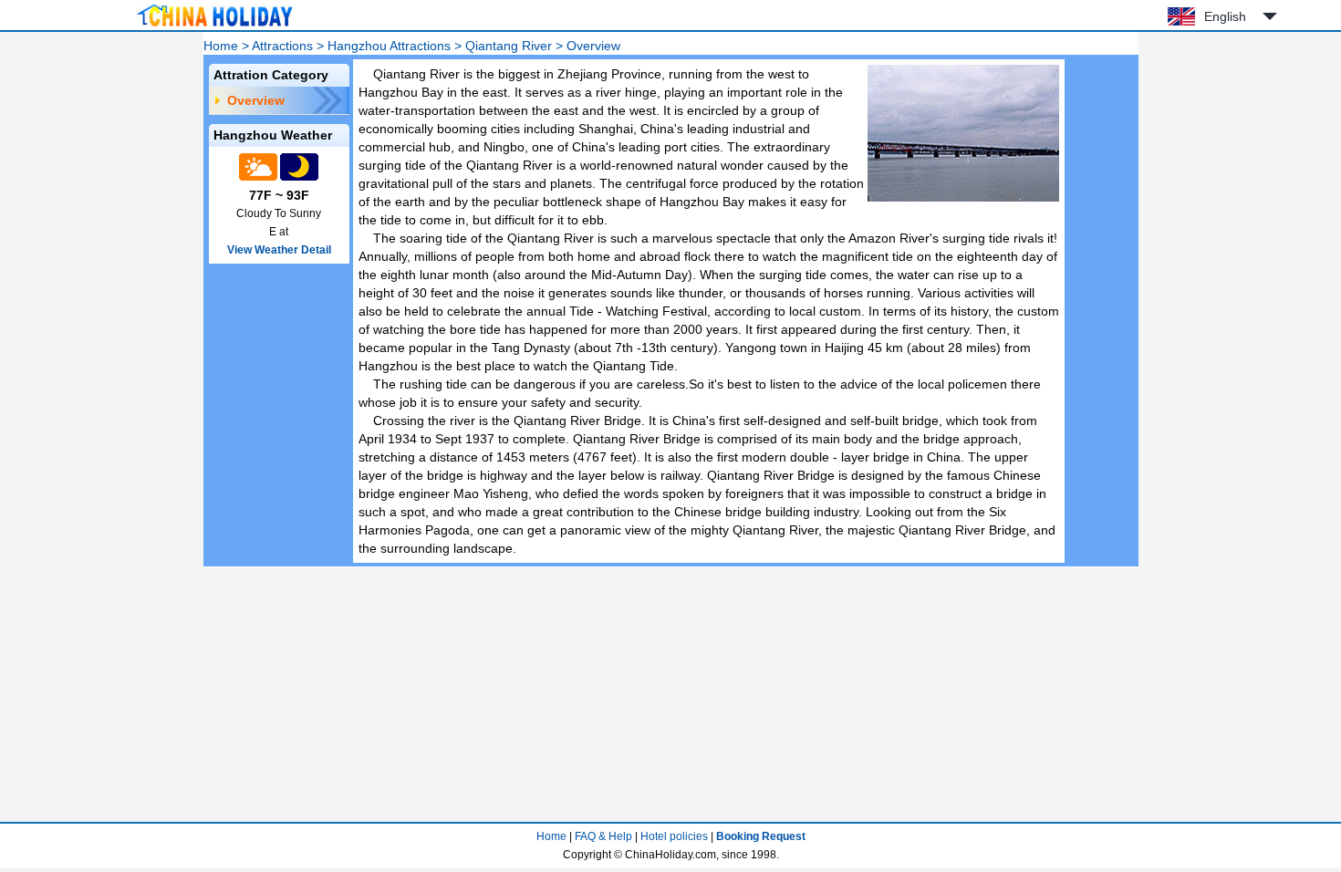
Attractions (282, 45)
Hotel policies (674, 836)
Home (220, 45)
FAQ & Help (603, 836)
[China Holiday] (214, 26)
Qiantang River (508, 45)
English (1225, 16)
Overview (256, 100)
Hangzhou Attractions (389, 45)
